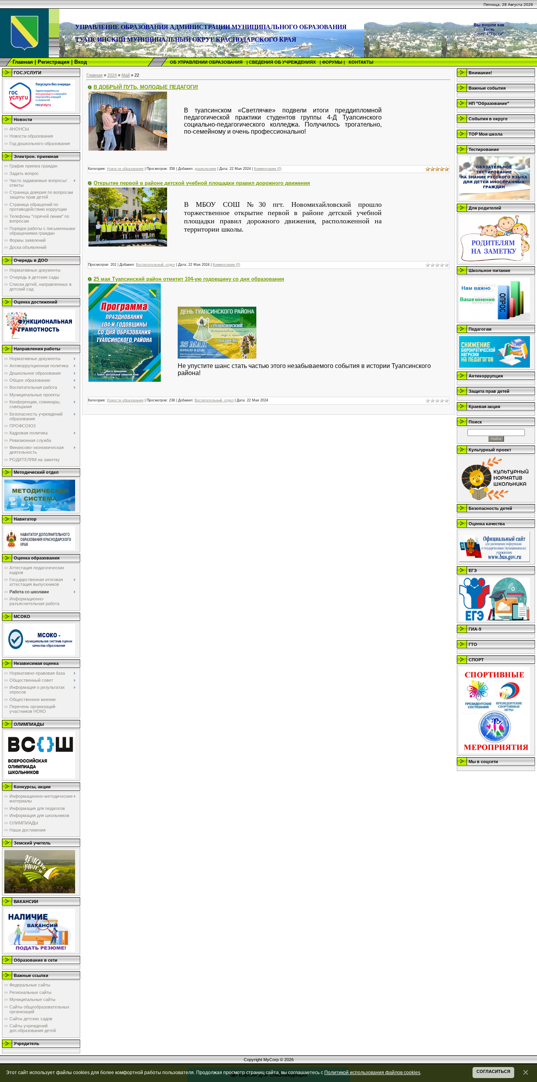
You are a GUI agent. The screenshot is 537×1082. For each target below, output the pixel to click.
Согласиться (493, 1071)
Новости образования (125, 169)
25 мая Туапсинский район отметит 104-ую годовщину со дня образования (189, 279)
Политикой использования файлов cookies (372, 1072)
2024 (112, 75)
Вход (80, 62)
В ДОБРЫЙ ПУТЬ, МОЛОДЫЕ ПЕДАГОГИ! (146, 87)
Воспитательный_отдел (155, 265)
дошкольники (205, 169)
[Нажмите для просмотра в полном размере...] (127, 120)
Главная (23, 62)
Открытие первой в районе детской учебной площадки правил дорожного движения (202, 183)
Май (125, 75)
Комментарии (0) (267, 169)
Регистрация (54, 62)
